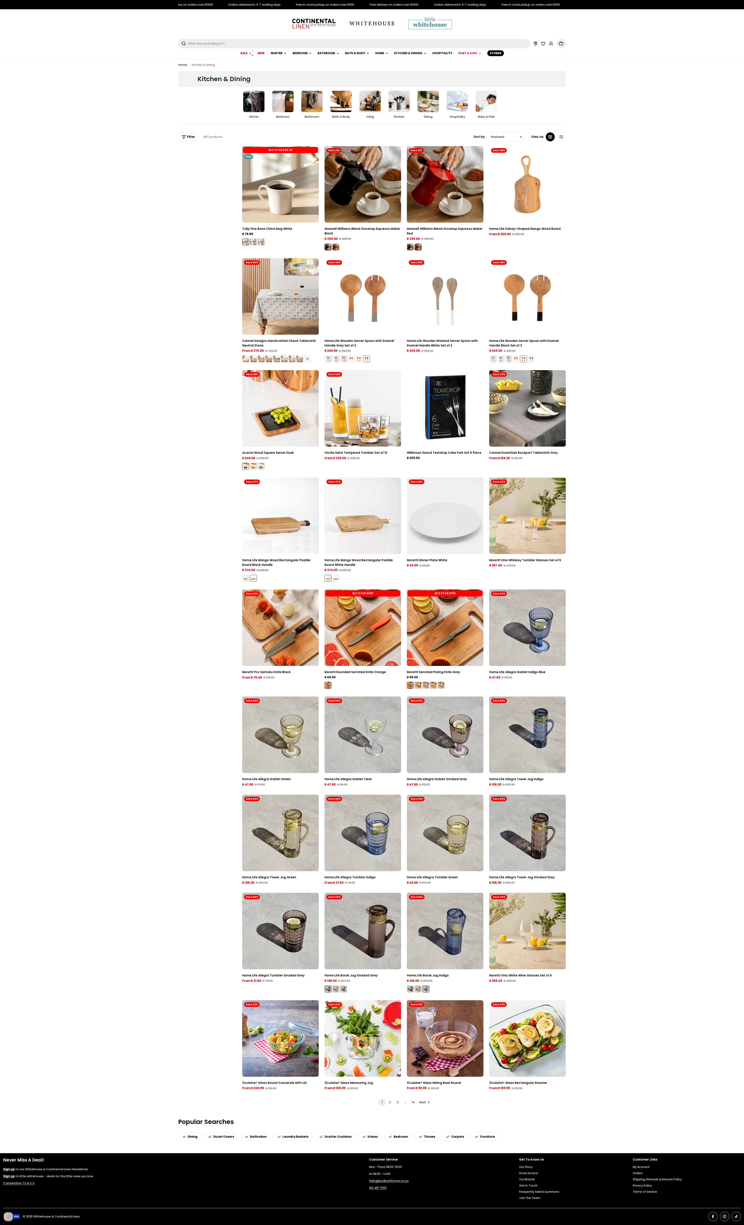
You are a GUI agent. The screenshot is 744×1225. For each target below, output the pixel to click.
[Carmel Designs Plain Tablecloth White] (245, 358)
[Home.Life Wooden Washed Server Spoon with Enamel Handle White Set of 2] (445, 296)
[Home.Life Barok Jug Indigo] (343, 989)
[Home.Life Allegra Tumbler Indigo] (363, 833)
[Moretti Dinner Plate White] (445, 516)
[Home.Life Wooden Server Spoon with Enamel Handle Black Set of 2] (358, 358)
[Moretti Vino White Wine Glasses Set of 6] (527, 931)
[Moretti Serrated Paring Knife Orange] (441, 685)
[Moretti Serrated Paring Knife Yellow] (433, 685)
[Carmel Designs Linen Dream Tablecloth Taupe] (261, 358)
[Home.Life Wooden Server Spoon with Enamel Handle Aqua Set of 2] (328, 358)
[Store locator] (535, 43)
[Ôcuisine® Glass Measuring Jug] (363, 1038)
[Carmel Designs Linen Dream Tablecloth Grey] (276, 358)
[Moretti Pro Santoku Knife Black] (280, 627)
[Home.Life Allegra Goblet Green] (280, 735)
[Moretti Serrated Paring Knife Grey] (445, 627)
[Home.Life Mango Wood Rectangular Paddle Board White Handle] (245, 578)
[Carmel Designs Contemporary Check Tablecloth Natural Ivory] (291, 358)
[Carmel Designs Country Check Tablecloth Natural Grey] (253, 358)
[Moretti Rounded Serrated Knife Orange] (363, 627)
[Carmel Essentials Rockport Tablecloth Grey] (527, 408)
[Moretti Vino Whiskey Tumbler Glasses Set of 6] (527, 516)
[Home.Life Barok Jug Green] (335, 989)
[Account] (551, 43)
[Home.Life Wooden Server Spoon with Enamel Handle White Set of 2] (351, 358)
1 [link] (382, 1102)
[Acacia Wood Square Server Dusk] (280, 408)
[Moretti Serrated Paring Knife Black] (418, 685)
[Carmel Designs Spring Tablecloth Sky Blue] (299, 358)
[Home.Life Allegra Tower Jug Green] (280, 833)
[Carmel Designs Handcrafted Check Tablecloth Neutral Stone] (280, 296)
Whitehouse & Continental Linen (56, 1216)
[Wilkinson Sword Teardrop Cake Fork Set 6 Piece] (445, 408)
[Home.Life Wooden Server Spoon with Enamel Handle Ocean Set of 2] (343, 358)
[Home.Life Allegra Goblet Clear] (363, 735)
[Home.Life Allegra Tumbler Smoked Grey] (280, 931)
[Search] (183, 43)
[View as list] (561, 137)
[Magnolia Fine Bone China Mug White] (261, 241)
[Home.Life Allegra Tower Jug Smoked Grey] (527, 833)
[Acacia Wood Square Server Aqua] (261, 466)
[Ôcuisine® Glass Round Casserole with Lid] (280, 1038)
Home (182, 65)
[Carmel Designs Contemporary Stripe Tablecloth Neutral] (268, 358)
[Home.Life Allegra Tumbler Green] (445, 833)
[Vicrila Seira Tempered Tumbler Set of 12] (363, 408)
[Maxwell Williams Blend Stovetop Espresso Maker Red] (335, 247)
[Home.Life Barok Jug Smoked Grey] (363, 931)
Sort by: (479, 137)
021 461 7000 (378, 1188)
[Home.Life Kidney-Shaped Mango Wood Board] (527, 184)
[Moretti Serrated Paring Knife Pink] (425, 685)
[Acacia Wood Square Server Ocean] (253, 466)
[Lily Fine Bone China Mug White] (253, 241)
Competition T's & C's (18, 1183)
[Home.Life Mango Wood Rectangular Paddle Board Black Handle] (280, 516)
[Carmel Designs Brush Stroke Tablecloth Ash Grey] (284, 358)
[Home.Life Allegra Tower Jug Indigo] (527, 735)
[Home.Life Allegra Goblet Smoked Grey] (445, 735)
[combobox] (354, 43)
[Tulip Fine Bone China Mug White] (280, 184)
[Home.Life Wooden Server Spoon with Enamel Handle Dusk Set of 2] (335, 358)
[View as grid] (550, 137)
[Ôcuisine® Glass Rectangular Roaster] (527, 1038)
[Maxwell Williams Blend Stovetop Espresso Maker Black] (363, 184)
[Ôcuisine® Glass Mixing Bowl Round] (445, 1038)
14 (413, 1102)
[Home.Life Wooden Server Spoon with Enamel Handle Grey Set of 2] (363, 296)
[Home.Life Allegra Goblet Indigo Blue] (527, 627)
